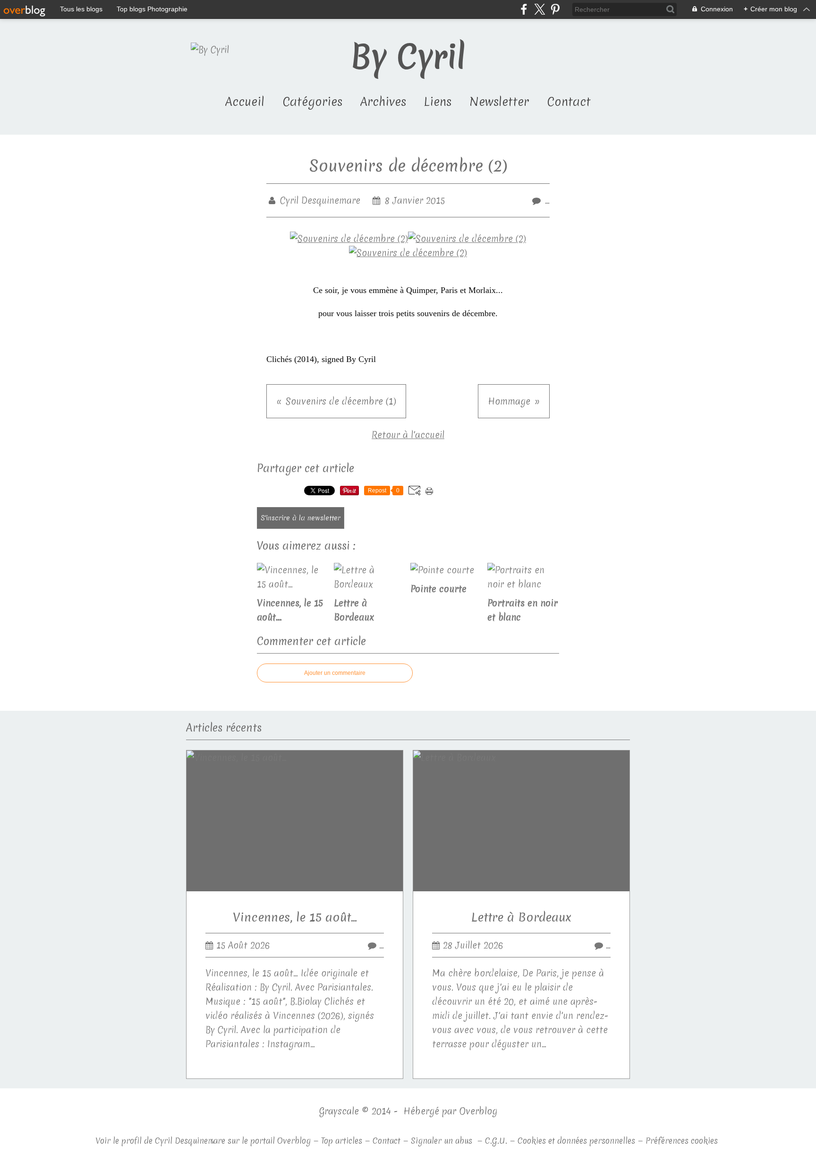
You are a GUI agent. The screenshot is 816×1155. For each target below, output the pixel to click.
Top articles (341, 1140)
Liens (437, 102)
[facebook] (524, 9)
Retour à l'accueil (408, 435)
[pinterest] (555, 9)
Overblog (478, 1111)
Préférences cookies (682, 1140)
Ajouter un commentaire (335, 673)
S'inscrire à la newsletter (300, 518)
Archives (383, 102)
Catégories (312, 102)
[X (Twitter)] (539, 9)
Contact (569, 102)
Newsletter (499, 102)
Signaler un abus (443, 1140)
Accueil (244, 102)
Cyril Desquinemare (190, 1140)
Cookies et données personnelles (576, 1140)
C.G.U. (496, 1140)
